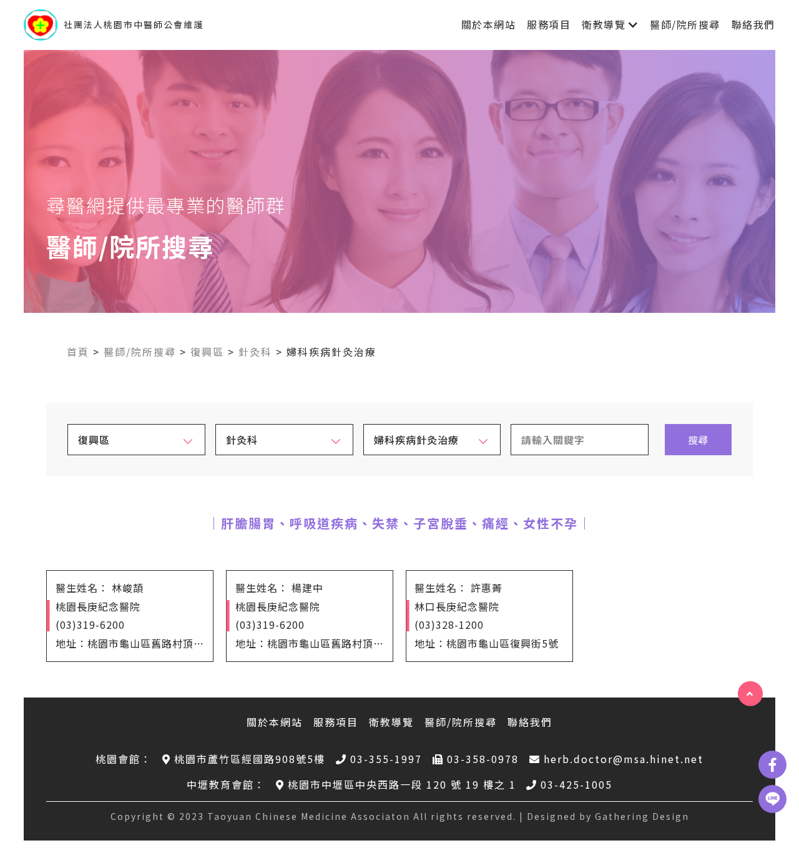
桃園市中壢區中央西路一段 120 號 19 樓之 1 (402, 784)
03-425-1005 (576, 784)
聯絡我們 (753, 24)
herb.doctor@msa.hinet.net (623, 758)
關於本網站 (488, 24)
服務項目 (549, 24)
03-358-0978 (483, 758)
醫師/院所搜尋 (685, 24)
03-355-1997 (386, 758)
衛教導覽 (603, 24)
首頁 (78, 351)
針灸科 (255, 351)
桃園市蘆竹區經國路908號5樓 (249, 758)
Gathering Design (642, 816)
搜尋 (698, 439)
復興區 (207, 351)
